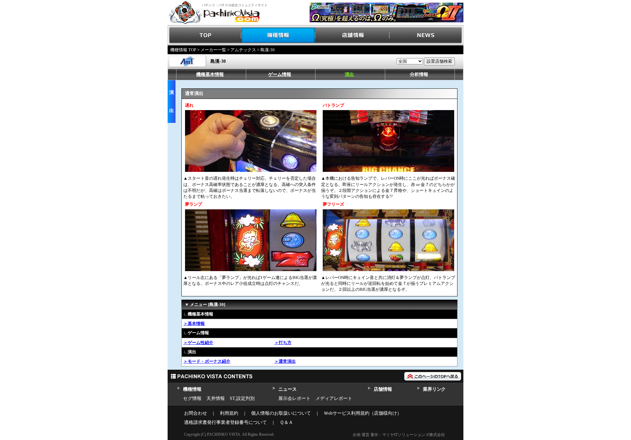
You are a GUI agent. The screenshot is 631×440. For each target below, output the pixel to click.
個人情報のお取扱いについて (281, 413)
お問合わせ (195, 413)
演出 (349, 74)
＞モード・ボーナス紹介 (206, 361)
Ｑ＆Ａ (286, 422)
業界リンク (434, 389)
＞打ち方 (283, 342)
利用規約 (229, 413)
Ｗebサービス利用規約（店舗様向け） (363, 413)
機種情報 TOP (183, 49)
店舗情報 (352, 35)
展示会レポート (294, 398)
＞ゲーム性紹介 (198, 342)
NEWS (426, 35)
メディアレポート (334, 398)
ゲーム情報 (279, 74)
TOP (205, 35)
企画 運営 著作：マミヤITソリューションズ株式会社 (399, 434)
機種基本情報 (210, 74)
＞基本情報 (194, 323)
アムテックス (243, 49)
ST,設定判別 (242, 398)
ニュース (287, 389)
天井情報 (215, 398)
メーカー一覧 (213, 49)
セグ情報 (192, 398)
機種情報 (279, 35)
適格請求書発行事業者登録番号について (225, 422)
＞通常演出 (285, 361)
